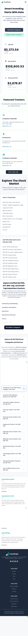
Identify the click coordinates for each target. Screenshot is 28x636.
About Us (14, 588)
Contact (14, 591)
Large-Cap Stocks (8, 208)
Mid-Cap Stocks (7, 210)
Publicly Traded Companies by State (13, 205)
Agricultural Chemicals (8, 315)
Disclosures (14, 606)
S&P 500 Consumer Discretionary (12, 249)
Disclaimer (14, 603)
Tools (14, 579)
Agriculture (5, 311)
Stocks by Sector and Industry (11, 202)
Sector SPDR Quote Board (10, 247)
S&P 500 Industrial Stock (10, 263)
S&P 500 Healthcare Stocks (10, 260)
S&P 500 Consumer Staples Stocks (13, 252)
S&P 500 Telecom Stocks (10, 274)
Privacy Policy (14, 598)
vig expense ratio (8, 496)
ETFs (14, 576)
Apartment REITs (7, 322)
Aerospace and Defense (9, 307)
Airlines (4, 318)
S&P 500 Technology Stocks (11, 271)
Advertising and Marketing (10, 303)
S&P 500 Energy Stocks (9, 255)
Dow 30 (5, 230)
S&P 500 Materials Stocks (10, 266)
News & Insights (14, 586)
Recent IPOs (6, 221)
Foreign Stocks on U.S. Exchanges (12, 219)
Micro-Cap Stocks (8, 216)
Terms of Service (14, 601)
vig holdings (6, 533)
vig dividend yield (8, 479)
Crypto (14, 573)
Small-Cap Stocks (8, 213)
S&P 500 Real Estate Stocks (10, 269)
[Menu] (25, 2)
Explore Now (5, 126)
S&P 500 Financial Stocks (10, 258)
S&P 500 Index (7, 224)
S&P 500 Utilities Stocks (9, 277)
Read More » (4, 491)
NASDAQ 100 (6, 227)
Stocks (14, 571)
